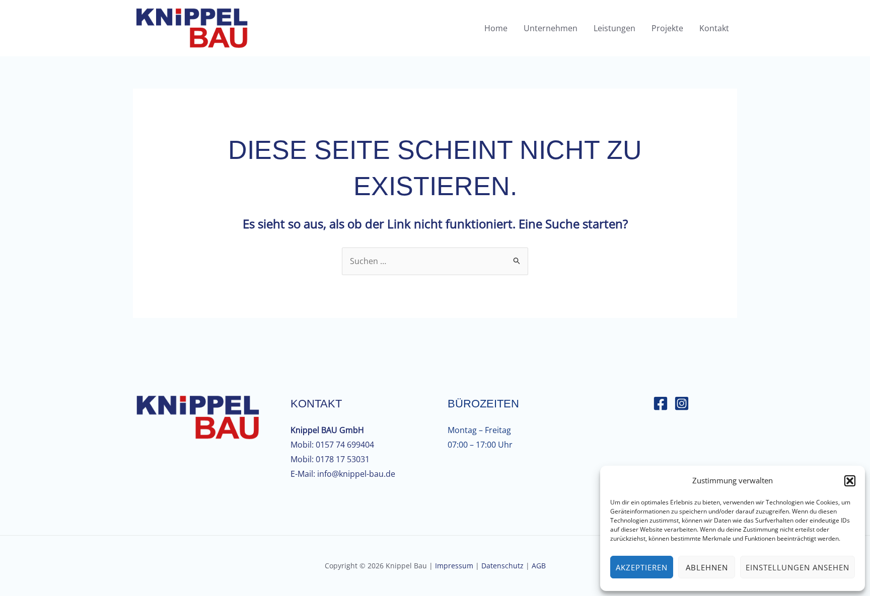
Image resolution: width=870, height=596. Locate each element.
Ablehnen (707, 567)
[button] (850, 481)
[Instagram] (681, 403)
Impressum (454, 565)
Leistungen (614, 28)
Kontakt (714, 28)
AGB (539, 565)
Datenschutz (502, 565)
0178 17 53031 (343, 459)
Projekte (667, 28)
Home (496, 28)
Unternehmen (550, 28)
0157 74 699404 (345, 444)
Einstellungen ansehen (797, 567)
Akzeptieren (642, 567)
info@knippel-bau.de (356, 473)
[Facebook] (660, 403)
